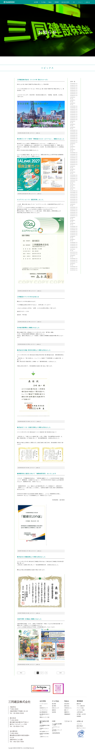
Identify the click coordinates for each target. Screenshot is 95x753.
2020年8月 (73, 207)
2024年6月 (73, 135)
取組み (50, 2)
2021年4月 (73, 197)
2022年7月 (73, 176)
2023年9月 (73, 152)
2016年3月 (73, 261)
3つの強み (43, 2)
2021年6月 (73, 195)
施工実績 (54, 703)
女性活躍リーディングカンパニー (57, 730)
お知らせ (88, 2)
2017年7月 (73, 252)
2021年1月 (73, 202)
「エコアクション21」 (56, 727)
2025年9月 (73, 106)
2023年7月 (73, 156)
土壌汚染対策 (80, 712)
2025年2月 (73, 117)
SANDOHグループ (44, 707)
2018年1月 (73, 247)
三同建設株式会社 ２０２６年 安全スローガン (32, 79)
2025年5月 (73, 112)
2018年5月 (73, 244)
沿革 (41, 705)
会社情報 (36, 2)
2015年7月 (73, 268)
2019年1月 (73, 234)
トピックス (79, 723)
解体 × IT (66, 710)
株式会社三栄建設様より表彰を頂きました (31, 557)
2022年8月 (73, 175)
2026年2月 (73, 93)
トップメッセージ (43, 703)
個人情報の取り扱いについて (44, 715)
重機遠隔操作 (67, 714)
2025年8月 (73, 107)
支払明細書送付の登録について (44, 726)
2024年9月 (73, 130)
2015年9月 (73, 266)
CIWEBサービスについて (44, 729)
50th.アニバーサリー (81, 728)
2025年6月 (73, 111)
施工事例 (54, 705)
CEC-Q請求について (44, 731)
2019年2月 (73, 233)
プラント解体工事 (81, 705)
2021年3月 (73, 199)
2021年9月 (73, 190)
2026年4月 (73, 90)
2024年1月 (73, 142)
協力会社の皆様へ (66, 2)
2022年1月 (73, 180)
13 (46, 672)
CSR (74, 2)
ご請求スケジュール (44, 736)
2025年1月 (73, 119)
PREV (21, 672)
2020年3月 (73, 212)
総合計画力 (66, 703)
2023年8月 (73, 154)
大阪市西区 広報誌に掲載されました (29, 619)
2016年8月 (73, 260)
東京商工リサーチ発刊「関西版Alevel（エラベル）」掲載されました (40, 139)
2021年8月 (73, 192)
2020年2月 (73, 214)
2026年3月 (73, 92)
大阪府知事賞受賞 (56, 733)
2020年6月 (73, 210)
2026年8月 (73, 83)
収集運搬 (79, 716)
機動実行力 (66, 712)
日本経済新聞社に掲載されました (28, 327)
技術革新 (54, 712)
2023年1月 (73, 164)
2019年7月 (73, 228)
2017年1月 (73, 253)
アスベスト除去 (80, 707)
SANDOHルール (67, 707)
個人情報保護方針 (43, 712)
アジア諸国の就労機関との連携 (57, 724)
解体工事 (79, 703)
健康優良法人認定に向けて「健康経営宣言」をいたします (36, 473)
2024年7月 (73, 133)
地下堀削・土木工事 (81, 714)
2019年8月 (73, 226)
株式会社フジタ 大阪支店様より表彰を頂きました (34, 427)
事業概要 (57, 2)
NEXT (61, 672)
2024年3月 (73, 138)
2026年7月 (73, 85)
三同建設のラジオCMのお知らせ (28, 296)
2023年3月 (73, 161)
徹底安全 (54, 710)
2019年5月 (73, 231)
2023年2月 (73, 162)
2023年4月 (73, 159)
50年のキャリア (55, 707)
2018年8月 (73, 242)
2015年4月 (73, 270)
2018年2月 (73, 245)
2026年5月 (73, 88)
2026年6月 (73, 87)
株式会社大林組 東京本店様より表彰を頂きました (34, 350)
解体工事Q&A (80, 726)
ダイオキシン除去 (81, 710)
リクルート (80, 2)
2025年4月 (73, 114)
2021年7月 (73, 194)
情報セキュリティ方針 (44, 717)
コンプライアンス (43, 710)
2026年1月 (73, 95)
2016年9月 (73, 258)
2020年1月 (73, 215)
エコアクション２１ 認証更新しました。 (31, 199)
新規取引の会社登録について (44, 734)
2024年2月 (73, 140)
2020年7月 (73, 209)
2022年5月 (73, 178)
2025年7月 (73, 109)
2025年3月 (73, 116)
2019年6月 (73, 229)
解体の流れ (66, 705)
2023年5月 (73, 157)
